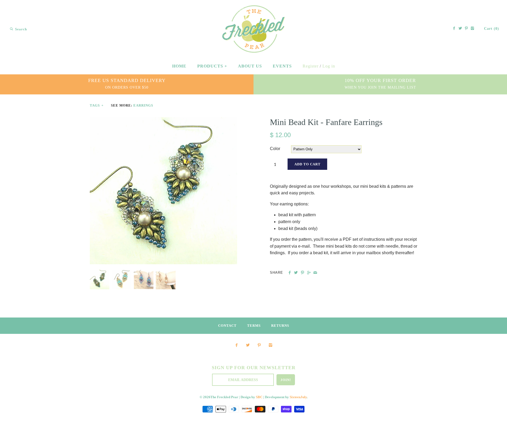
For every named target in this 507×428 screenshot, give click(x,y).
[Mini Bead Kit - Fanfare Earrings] (163, 120)
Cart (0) (491, 29)
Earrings (143, 105)
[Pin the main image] (302, 273)
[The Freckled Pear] (253, 9)
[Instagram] (472, 28)
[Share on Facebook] (289, 273)
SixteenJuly (298, 397)
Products (212, 66)
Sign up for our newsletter (253, 367)
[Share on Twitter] (295, 273)
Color (275, 148)
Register (310, 66)
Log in (328, 66)
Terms (254, 326)
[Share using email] (315, 273)
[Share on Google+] (308, 273)
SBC (259, 397)
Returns (280, 326)
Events (282, 66)
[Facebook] (454, 28)
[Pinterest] (466, 28)
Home (179, 66)
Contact (227, 326)
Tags (97, 105)
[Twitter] (460, 28)
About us (250, 66)
